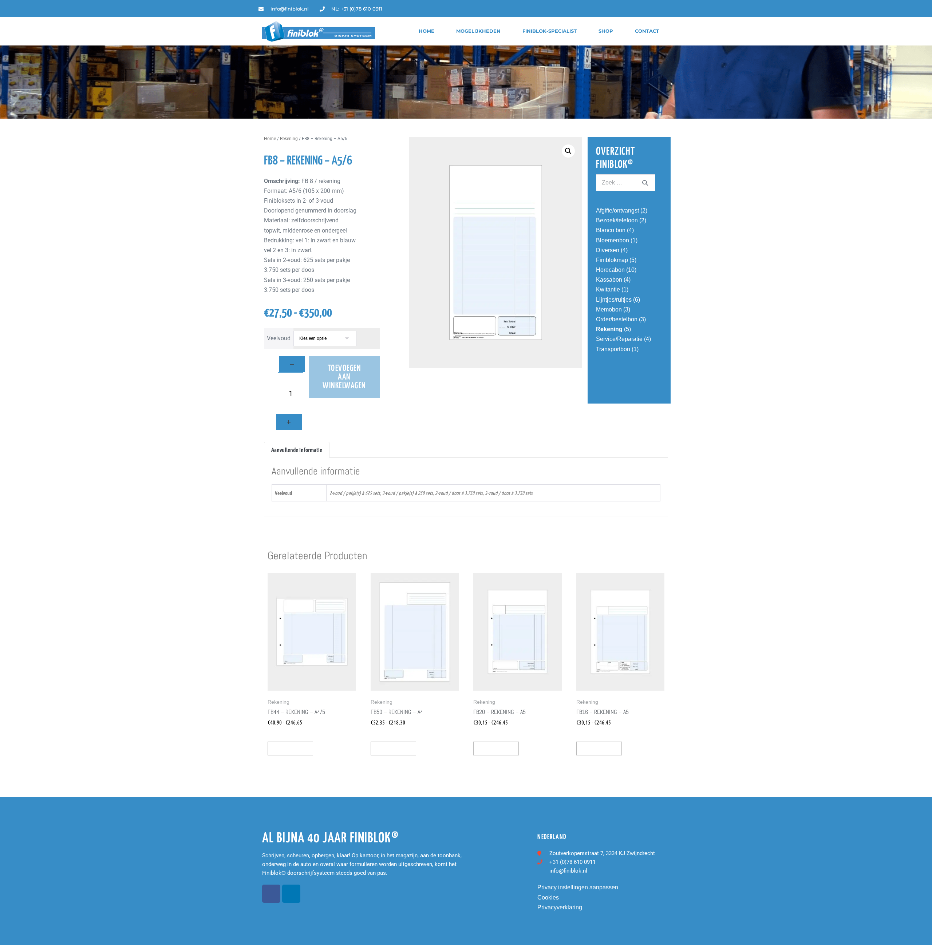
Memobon (609, 309)
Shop (606, 31)
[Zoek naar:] (625, 182)
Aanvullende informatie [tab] (296, 449)
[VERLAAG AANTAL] (292, 364)
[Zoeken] (645, 182)
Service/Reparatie (619, 339)
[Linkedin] (668, 8)
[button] (568, 151)
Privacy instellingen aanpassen (577, 887)
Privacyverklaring (559, 907)
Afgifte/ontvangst (617, 210)
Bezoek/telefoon (617, 220)
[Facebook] (271, 894)
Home (426, 31)
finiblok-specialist (549, 31)
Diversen (607, 250)
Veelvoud (279, 338)
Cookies (548, 897)
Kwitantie (608, 289)
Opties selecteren (290, 748)
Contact (647, 31)
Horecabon (610, 270)
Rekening (289, 138)
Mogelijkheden (478, 31)
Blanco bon (610, 230)
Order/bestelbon (616, 319)
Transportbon (613, 349)
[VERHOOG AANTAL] (289, 422)
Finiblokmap (612, 260)
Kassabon (609, 280)
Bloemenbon (612, 240)
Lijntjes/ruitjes (614, 300)
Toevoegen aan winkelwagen (344, 377)
